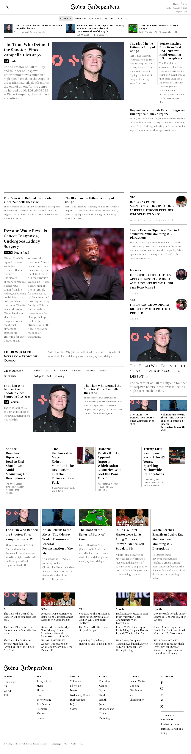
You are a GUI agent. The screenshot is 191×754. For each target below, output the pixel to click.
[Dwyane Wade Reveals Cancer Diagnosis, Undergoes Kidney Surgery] (88, 264)
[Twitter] (162, 707)
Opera (40, 718)
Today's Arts (44, 681)
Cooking (134, 685)
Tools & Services (170, 724)
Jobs (101, 704)
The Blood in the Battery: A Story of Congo (159, 27)
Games (103, 685)
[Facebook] (162, 683)
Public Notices (77, 699)
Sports (120, 609)
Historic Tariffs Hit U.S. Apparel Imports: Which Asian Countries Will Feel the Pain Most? (152, 281)
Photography (137, 699)
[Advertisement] (95, 160)
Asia (132, 300)
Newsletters (167, 719)
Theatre (41, 713)
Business (135, 270)
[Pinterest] (162, 701)
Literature (42, 708)
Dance (40, 694)
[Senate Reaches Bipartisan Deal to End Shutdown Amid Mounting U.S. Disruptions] (39, 455)
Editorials (75, 685)
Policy (164, 733)
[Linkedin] (162, 695)
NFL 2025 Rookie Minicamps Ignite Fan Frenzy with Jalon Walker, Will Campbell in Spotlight (94, 618)
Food (102, 694)
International (168, 714)
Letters (73, 690)
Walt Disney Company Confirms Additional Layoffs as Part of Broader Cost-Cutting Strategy (132, 645)
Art (6, 61)
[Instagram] (162, 689)
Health (8, 252)
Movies (41, 690)
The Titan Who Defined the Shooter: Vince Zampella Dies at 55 (38, 27)
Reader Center (137, 681)
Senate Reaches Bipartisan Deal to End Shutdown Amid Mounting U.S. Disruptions (171, 51)
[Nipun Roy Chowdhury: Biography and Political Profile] (181, 304)
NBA (132, 197)
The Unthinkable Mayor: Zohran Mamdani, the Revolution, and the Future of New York (63, 465)
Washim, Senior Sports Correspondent (151, 219)
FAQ (72, 704)
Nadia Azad (21, 252)
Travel (102, 713)
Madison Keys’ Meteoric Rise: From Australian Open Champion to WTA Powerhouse (132, 618)
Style (102, 690)
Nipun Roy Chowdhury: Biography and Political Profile (151, 309)
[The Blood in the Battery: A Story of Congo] (133, 28)
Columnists (76, 681)
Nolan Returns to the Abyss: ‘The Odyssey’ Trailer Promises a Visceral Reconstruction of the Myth (101, 28)
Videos (73, 708)
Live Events (136, 690)
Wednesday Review (80, 694)
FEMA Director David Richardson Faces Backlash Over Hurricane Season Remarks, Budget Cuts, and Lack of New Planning (169, 646)
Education (104, 681)
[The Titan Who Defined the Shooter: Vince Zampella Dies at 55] (8, 28)
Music (40, 685)
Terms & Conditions (172, 728)
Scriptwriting (44, 699)
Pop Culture (43, 704)
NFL (81, 609)
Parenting (104, 718)
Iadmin (15, 61)
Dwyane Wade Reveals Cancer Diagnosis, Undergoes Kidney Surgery (158, 112)
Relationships (106, 708)
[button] (7, 7)
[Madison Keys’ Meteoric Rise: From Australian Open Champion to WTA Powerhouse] (133, 599)
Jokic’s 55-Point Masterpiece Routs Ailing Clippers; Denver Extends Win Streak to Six (152, 208)
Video (133, 694)
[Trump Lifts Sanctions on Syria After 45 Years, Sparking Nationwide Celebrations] (177, 455)
